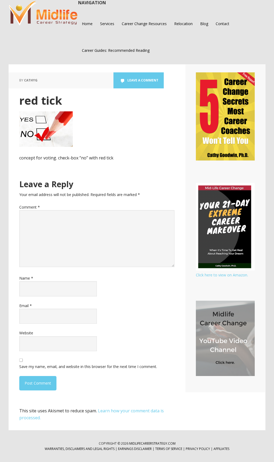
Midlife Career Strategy (43, 13)
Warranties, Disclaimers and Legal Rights (80, 449)
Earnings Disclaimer (135, 449)
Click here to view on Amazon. (222, 274)
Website (26, 332)
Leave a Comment (142, 80)
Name (26, 278)
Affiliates (221, 449)
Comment (29, 207)
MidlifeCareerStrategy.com (152, 443)
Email (25, 305)
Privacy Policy (198, 449)
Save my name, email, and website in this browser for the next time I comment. (88, 366)
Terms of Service (168, 449)
